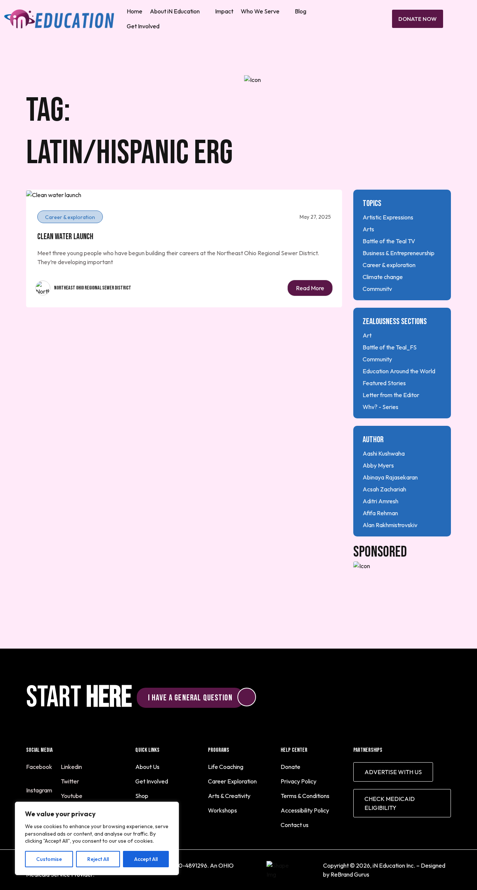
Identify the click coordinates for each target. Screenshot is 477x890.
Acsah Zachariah (384, 489)
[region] (97, 838)
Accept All (146, 859)
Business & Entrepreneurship (399, 253)
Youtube (72, 795)
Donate (290, 766)
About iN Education (175, 11)
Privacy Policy (298, 781)
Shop (141, 795)
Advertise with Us (393, 772)
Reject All (98, 859)
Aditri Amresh (380, 501)
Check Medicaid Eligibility (389, 803)
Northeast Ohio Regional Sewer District (92, 288)
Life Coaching (225, 766)
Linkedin (72, 766)
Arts (368, 229)
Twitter (70, 781)
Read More (310, 288)
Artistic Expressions (388, 217)
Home (134, 11)
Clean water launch (65, 237)
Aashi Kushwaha (384, 453)
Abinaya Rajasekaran (390, 477)
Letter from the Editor (391, 395)
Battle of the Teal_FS (390, 347)
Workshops (222, 810)
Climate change (383, 277)
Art (367, 335)
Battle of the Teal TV (389, 241)
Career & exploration (389, 265)
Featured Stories (384, 383)
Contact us (295, 825)
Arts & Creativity (229, 795)
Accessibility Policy (305, 810)
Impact (224, 11)
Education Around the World (399, 371)
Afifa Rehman (380, 513)
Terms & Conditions (305, 795)
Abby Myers (378, 465)
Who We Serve (260, 11)
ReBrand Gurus (350, 874)
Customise (49, 859)
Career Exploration (232, 781)
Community (377, 288)
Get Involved (143, 26)
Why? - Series (380, 407)
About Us (147, 766)
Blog (300, 11)
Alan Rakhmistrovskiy (390, 525)
